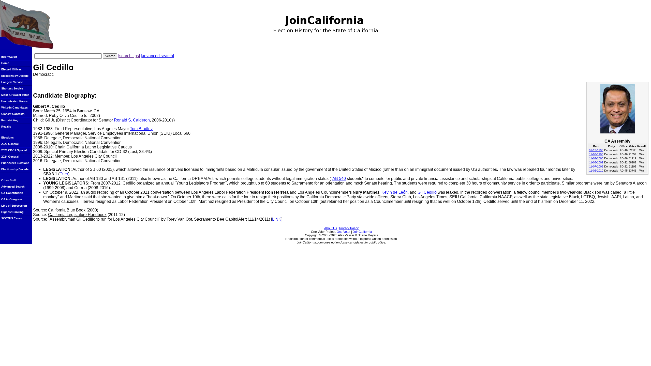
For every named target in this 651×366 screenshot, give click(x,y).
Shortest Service (12, 88)
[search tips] (129, 56)
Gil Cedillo (427, 192)
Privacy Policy (349, 228)
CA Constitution (12, 192)
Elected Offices (11, 69)
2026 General (10, 143)
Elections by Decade (14, 75)
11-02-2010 (596, 170)
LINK (276, 219)
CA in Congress (11, 199)
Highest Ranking (12, 212)
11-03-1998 (596, 154)
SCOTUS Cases (11, 218)
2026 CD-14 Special (14, 150)
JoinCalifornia (362, 232)
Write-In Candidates (14, 107)
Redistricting (10, 120)
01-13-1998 (596, 150)
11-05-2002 (596, 162)
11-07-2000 (596, 158)
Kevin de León (394, 192)
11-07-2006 (596, 166)
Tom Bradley (141, 129)
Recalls (6, 126)
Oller (64, 174)
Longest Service (12, 82)
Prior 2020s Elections (15, 162)
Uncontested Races (14, 101)
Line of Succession (14, 205)
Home (5, 63)
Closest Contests (12, 113)
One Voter (343, 232)
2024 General (10, 156)
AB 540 (339, 178)
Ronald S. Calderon (132, 120)
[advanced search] (157, 56)
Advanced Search (13, 186)
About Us (330, 228)
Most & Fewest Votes (15, 94)
